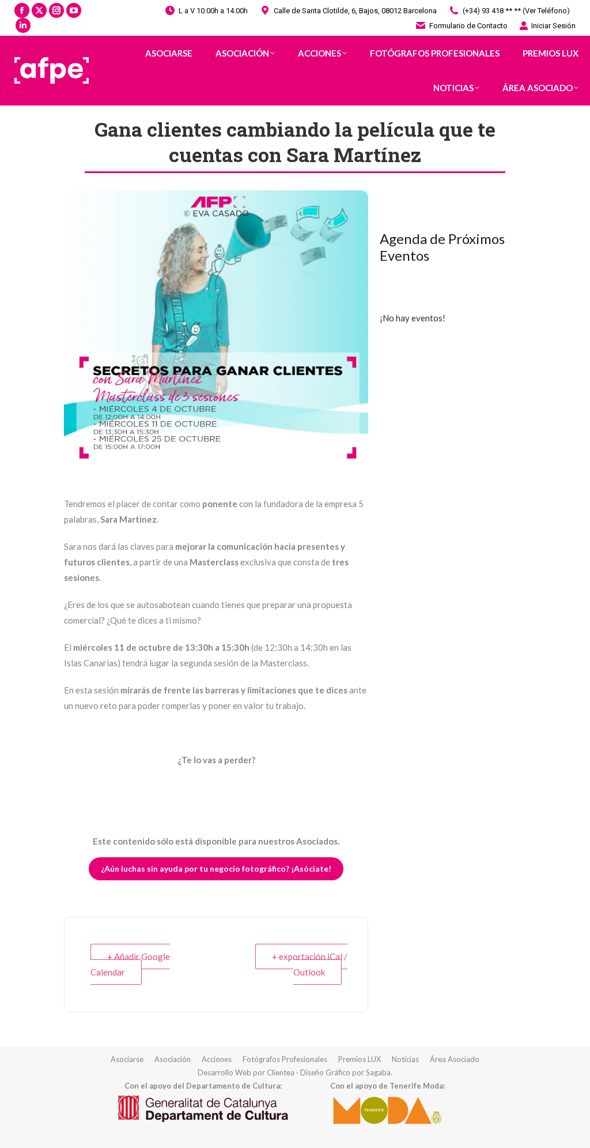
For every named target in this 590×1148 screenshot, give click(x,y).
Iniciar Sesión (553, 25)
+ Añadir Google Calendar (130, 964)
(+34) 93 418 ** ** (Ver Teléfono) (516, 10)
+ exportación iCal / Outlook (309, 964)
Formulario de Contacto (468, 25)
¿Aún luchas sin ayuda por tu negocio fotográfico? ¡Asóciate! (216, 868)
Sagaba (378, 1072)
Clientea (280, 1072)
